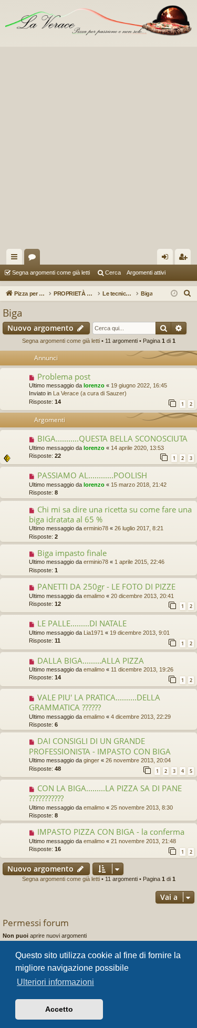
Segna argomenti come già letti (51, 272)
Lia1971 (93, 633)
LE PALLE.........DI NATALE (82, 623)
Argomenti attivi (146, 272)
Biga (13, 313)
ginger (91, 760)
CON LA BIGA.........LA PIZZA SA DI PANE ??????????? (105, 793)
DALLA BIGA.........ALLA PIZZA (90, 660)
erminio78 (96, 528)
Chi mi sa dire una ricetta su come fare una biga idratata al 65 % (110, 514)
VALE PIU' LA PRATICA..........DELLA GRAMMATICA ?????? (94, 702)
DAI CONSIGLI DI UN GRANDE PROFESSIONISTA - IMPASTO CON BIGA (100, 746)
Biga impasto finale (72, 553)
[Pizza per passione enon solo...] (98, 20)
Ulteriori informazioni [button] (55, 982)
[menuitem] (187, 293)
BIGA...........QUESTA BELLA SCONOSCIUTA (112, 438)
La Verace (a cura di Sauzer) (90, 393)
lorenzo (94, 385)
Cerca (113, 272)
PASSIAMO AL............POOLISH (92, 475)
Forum (34, 259)
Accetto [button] (59, 1009)
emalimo (94, 596)
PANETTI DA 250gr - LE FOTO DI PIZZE (106, 586)
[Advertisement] (98, 145)
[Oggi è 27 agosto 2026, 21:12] (174, 294)
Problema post (63, 376)
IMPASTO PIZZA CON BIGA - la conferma (110, 831)
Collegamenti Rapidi (16, 259)
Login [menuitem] (167, 259)
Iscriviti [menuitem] (185, 259)
